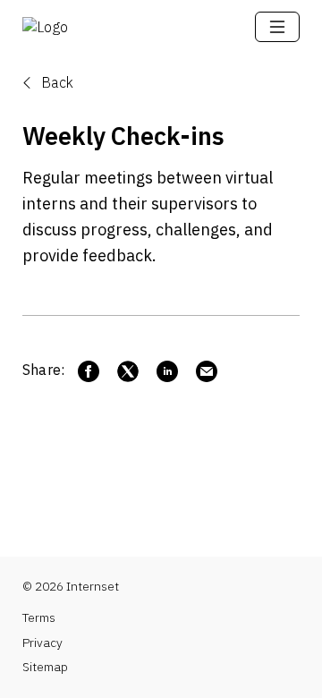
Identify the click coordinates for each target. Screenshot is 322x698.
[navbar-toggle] (277, 27)
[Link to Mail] (206, 371)
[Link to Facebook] (88, 371)
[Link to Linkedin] (167, 371)
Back (55, 82)
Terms (38, 617)
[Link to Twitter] (128, 371)
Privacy (42, 642)
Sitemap (45, 667)
